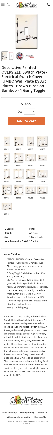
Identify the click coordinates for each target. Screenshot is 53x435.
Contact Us (40, 417)
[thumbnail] (5, 56)
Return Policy (9, 412)
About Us (42, 412)
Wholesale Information (19, 417)
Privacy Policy (27, 412)
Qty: (21, 111)
